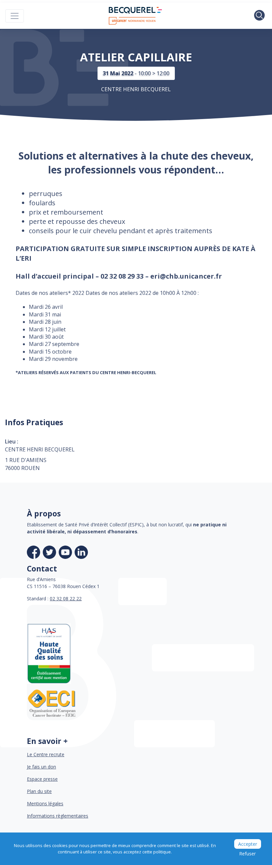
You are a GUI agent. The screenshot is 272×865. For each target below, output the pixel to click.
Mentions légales (45, 803)
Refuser (247, 853)
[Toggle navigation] (14, 16)
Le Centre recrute (45, 754)
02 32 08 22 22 (66, 598)
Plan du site (39, 791)
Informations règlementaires (57, 816)
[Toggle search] (259, 16)
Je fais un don (41, 767)
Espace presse (42, 779)
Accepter (247, 844)
